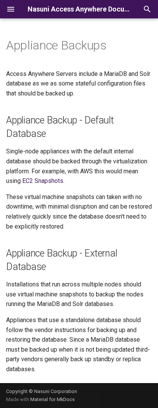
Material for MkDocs (52, 399)
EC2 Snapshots (42, 180)
